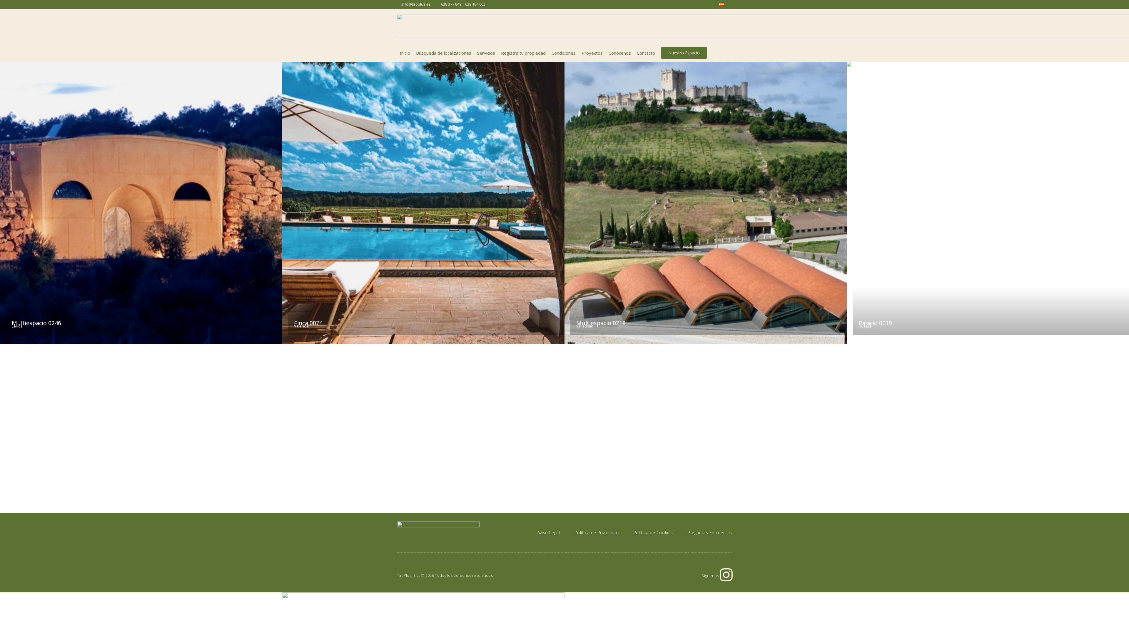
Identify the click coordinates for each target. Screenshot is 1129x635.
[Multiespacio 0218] (705, 203)
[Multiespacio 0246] (141, 203)
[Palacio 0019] (988, 203)
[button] (729, 53)
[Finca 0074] (423, 203)
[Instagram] (726, 574)
